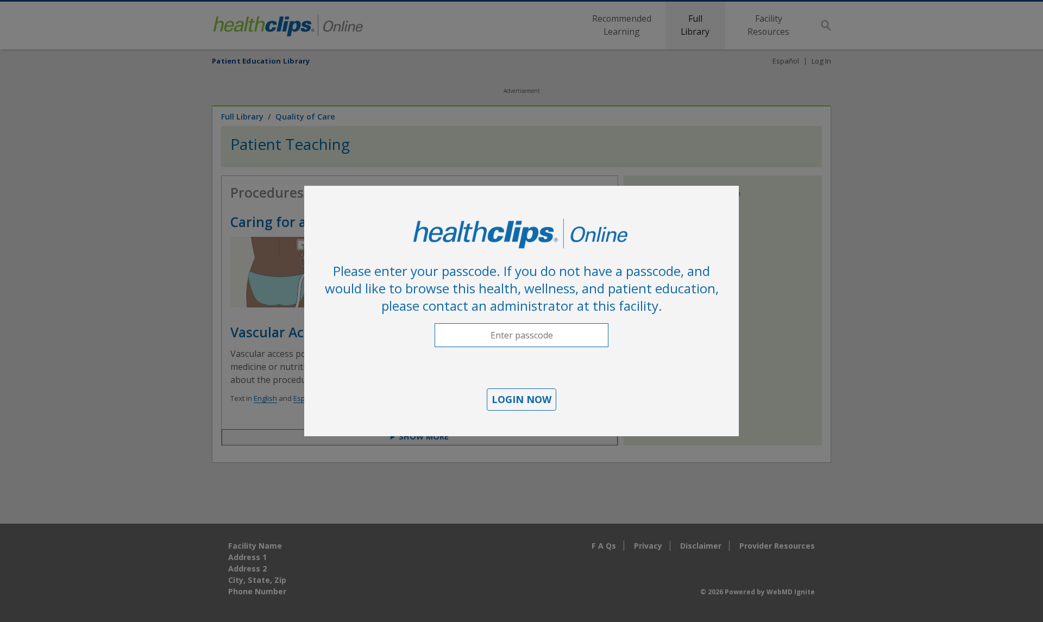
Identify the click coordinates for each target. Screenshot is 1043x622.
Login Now (521, 399)
